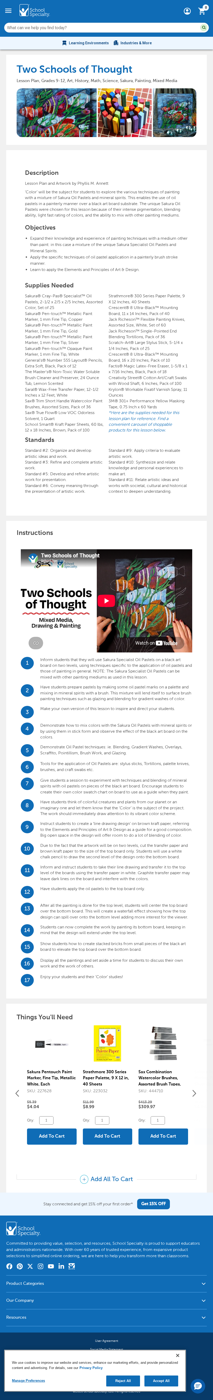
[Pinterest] (20, 1267)
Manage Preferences (28, 1381)
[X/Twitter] (30, 1267)
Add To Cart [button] (52, 1136)
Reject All (123, 1381)
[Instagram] (40, 1267)
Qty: (31, 1120)
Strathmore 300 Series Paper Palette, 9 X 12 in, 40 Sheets (106, 1078)
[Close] (177, 1355)
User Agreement (106, 1341)
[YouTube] (51, 1267)
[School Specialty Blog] (72, 1267)
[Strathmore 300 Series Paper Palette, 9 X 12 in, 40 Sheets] (107, 1046)
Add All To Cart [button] (111, 1179)
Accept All (161, 1381)
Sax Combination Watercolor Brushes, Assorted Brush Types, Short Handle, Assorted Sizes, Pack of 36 (160, 1084)
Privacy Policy (91, 1368)
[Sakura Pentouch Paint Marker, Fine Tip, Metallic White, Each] (52, 1046)
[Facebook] (9, 1267)
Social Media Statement (106, 1349)
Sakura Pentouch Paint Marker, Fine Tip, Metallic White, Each (51, 1078)
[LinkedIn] (61, 1267)
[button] (204, 27)
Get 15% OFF (153, 1204)
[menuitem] (85, 43)
